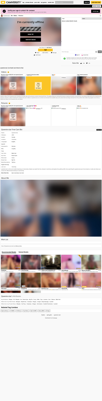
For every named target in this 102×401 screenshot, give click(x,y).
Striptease (29, 304)
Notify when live (31, 29)
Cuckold (51, 301)
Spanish (3, 144)
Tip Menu (46, 52)
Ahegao (10, 299)
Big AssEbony (5, 310)
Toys (41, 299)
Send (100, 51)
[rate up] (81, 63)
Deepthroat (23, 301)
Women (13, 146)
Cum (49, 299)
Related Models (23, 252)
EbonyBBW (41, 310)
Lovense (45, 299)
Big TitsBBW (33, 310)
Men (2, 148)
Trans (2, 151)
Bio (12, 15)
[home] (11, 2)
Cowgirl (39, 301)
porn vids (37, 2)
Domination (39, 304)
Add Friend (38, 55)
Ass (21, 299)
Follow (37, 52)
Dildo (38, 299)
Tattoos (13, 162)
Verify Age (95, 11)
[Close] (100, 16)
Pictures (21, 15)
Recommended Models (9, 252)
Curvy (13, 157)
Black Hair (14, 153)
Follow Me (99, 129)
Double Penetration (48, 304)
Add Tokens (49, 47)
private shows (29, 2)
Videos (15, 15)
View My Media (31, 40)
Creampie (29, 301)
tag (23, 2)
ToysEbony (26, 310)
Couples (13, 148)
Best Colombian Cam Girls (18, 173)
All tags (48, 310)
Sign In (87, 2)
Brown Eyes (14, 155)
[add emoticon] (96, 51)
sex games (44, 2)
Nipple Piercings (5, 164)
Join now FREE (96, 2)
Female (13, 137)
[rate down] (87, 63)
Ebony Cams (19, 246)
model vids (51, 2)
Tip (45, 50)
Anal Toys (23, 304)
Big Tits (13, 160)
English (13, 141)
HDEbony (18, 310)
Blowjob (17, 299)
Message (54, 52)
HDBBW (12, 310)
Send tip (30, 34)
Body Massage (45, 301)
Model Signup (96, 6)
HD (14, 299)
